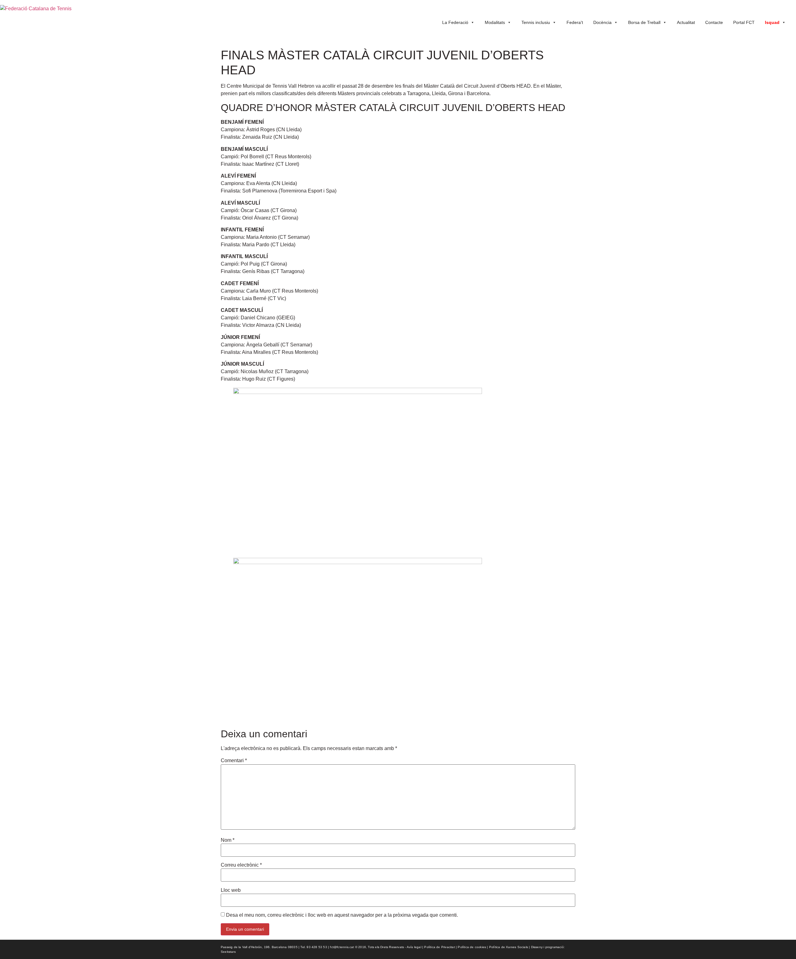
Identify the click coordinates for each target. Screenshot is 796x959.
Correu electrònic (241, 865)
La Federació (455, 22)
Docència (602, 22)
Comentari (234, 760)
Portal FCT (744, 22)
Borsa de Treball (644, 22)
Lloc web (231, 890)
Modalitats (495, 22)
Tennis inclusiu (535, 22)
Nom (227, 840)
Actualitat (686, 22)
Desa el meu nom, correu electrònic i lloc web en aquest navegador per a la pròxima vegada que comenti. (342, 915)
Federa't (575, 22)
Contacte (714, 22)
